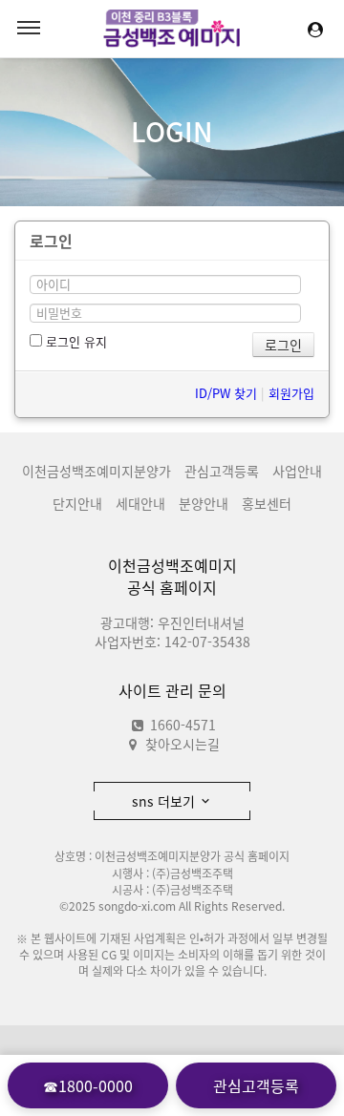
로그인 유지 (74, 341)
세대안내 (140, 503)
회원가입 (291, 393)
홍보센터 (266, 503)
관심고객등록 (221, 470)
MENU (28, 28)
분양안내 (203, 503)
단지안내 (77, 503)
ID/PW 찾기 (226, 393)
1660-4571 (181, 724)
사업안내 (297, 470)
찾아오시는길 (182, 743)
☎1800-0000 (88, 1085)
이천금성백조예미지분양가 (96, 470)
